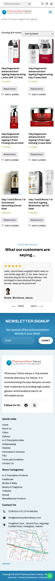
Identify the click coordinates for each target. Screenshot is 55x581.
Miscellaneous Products (14, 498)
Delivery (6, 436)
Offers (5, 432)
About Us (6, 428)
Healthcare (7, 479)
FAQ (4, 455)
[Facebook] (26, 405)
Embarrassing (9, 444)
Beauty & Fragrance (12, 487)
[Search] (29, 3)
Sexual (5, 495)
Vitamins (6, 448)
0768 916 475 (15, 511)
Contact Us (8, 463)
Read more (10, 89)
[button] (50, 12)
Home (4, 19)
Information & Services (13, 452)
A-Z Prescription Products (15, 475)
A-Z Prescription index (13, 440)
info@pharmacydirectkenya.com (24, 517)
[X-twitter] (34, 405)
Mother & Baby (9, 483)
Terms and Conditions (13, 459)
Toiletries (6, 491)
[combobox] (15, 3)
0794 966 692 (31, 511)
